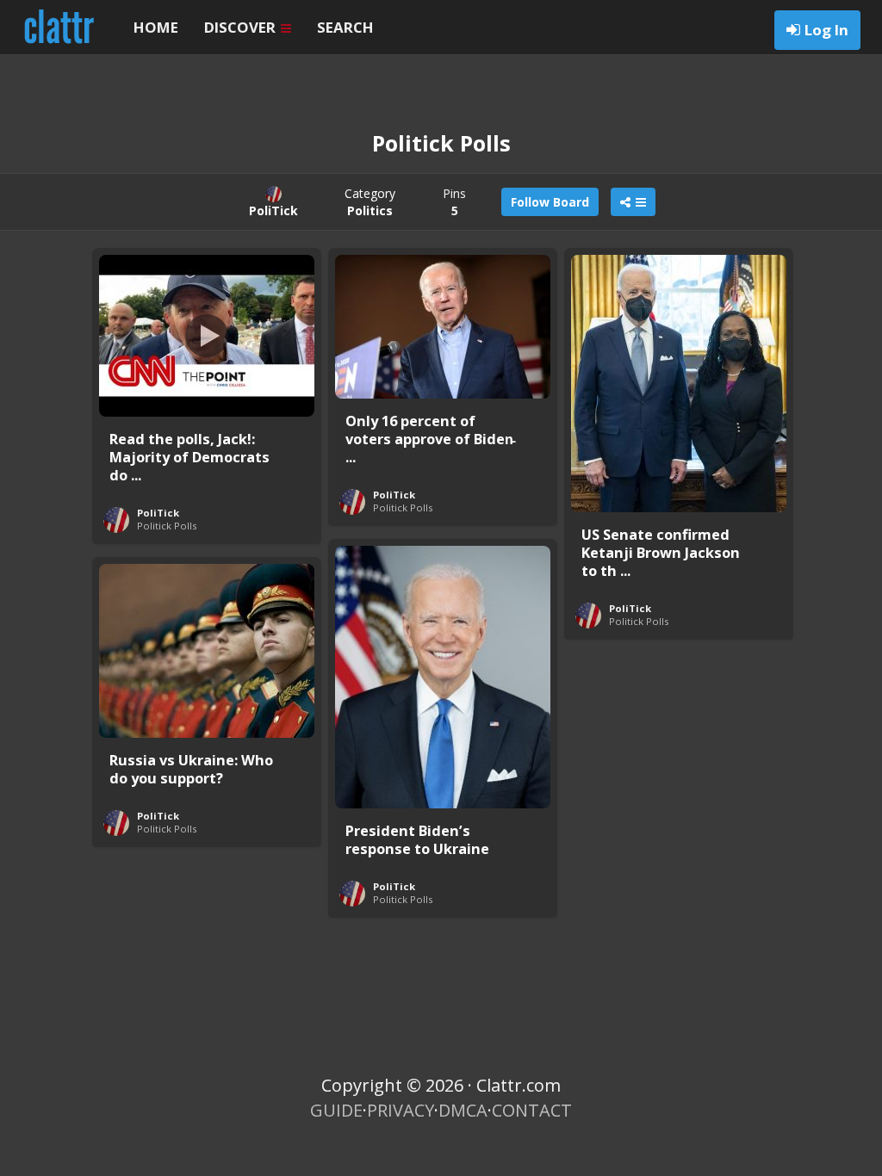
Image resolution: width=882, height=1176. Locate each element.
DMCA (463, 1110)
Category (370, 202)
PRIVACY (400, 1110)
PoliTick (158, 512)
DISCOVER (241, 27)
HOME (156, 27)
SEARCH (345, 27)
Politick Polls (166, 525)
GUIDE (336, 1110)
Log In (826, 30)
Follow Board (550, 202)
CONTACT (532, 1110)
